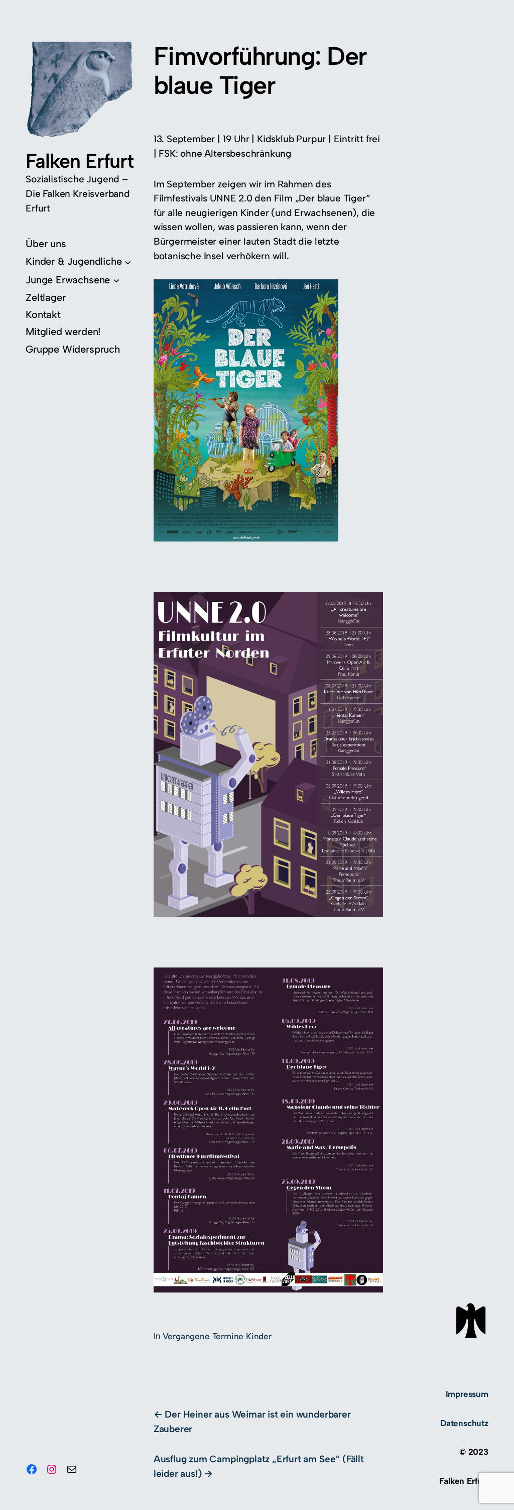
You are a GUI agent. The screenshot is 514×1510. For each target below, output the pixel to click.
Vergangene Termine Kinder (217, 1336)
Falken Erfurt (80, 161)
